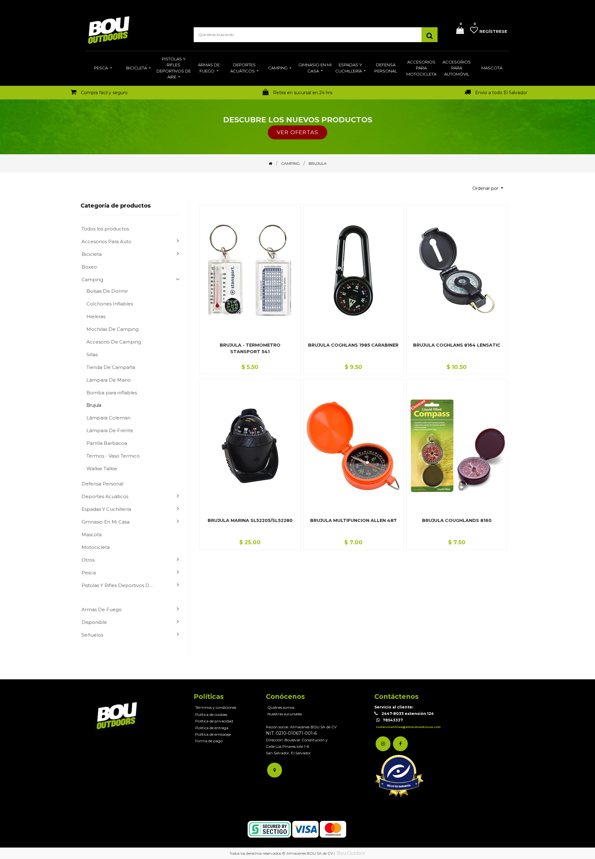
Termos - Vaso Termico (113, 456)
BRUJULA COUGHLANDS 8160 (456, 520)
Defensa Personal (102, 484)
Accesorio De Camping (113, 342)
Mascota (92, 534)
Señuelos (92, 635)
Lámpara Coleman (108, 418)
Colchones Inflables (109, 304)
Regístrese (493, 31)
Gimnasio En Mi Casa (106, 522)
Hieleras (95, 316)
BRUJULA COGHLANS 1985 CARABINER (353, 345)
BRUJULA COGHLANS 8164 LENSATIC (456, 345)
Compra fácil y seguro (104, 92)
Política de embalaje (213, 734)
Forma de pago (209, 740)
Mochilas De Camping (112, 329)
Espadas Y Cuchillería (106, 509)
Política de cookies (211, 714)
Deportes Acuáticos (105, 496)
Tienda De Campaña (110, 367)
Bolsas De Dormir (107, 291)
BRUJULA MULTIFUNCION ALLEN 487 (353, 520)
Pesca (89, 573)
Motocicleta (96, 547)
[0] (458, 30)
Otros (88, 560)
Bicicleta (92, 254)
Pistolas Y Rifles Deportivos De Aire (121, 585)
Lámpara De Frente (109, 430)
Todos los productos (105, 229)
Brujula (93, 405)
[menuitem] (103, 68)
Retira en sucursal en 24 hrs (302, 92)
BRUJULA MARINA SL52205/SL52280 (250, 520)
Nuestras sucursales (284, 714)
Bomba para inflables (111, 393)
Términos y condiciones (215, 707)
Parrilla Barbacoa (106, 443)
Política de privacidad (214, 721)
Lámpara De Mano (108, 380)
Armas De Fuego (102, 609)
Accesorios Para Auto (106, 241)
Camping (92, 280)
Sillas (92, 354)
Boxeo (89, 267)
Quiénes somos (280, 707)
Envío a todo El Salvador (501, 92)
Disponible (94, 622)
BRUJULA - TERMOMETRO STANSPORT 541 (250, 348)
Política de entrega (211, 727)
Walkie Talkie (101, 468)
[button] (487, 188)
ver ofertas (297, 132)
